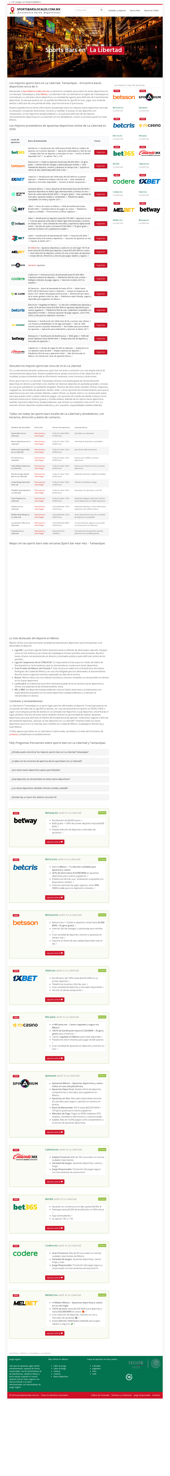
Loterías (57, 1374)
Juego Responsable (142, 1395)
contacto (13, 734)
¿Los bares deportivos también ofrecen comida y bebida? (39, 788)
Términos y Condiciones (121, 1395)
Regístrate (100, 152)
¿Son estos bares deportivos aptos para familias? (35, 770)
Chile (94, 1374)
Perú (94, 1371)
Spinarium (32, 265)
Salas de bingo (60, 1368)
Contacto (156, 1395)
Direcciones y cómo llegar (40, 434)
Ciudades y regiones (117, 10)
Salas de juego (60, 1366)
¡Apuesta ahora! (54, 842)
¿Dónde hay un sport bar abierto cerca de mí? (34, 797)
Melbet (33, 248)
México (44, 94)
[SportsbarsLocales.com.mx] (35, 11)
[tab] (59, 752)
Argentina (96, 1368)
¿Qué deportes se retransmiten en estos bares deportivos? (40, 779)
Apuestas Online (151, 10)
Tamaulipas (34, 1353)
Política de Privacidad (100, 1395)
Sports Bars (135, 10)
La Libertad (74, 813)
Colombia (96, 1366)
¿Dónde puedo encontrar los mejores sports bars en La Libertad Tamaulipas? (50, 752)
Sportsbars (14, 1353)
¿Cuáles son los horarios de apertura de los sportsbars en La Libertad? (46, 761)
